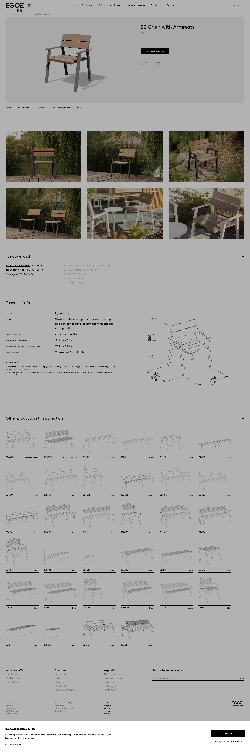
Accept (228, 733)
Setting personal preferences (228, 741)
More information (13, 744)
